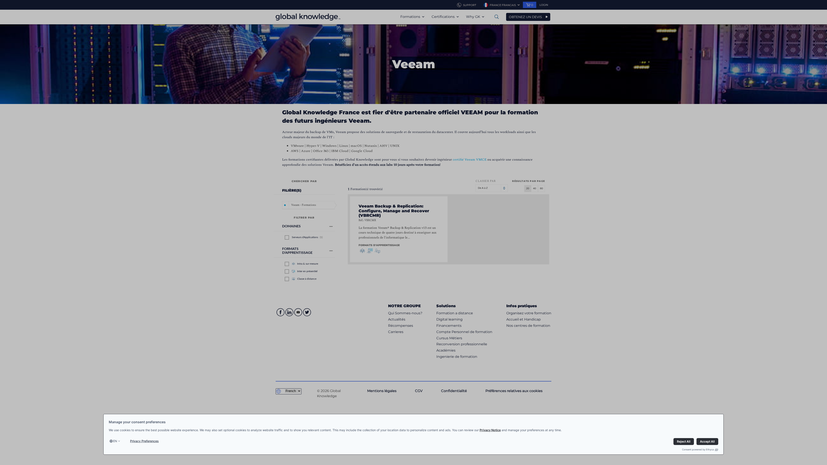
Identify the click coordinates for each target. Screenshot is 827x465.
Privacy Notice (490, 430)
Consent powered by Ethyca (698, 449)
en (115, 441)
